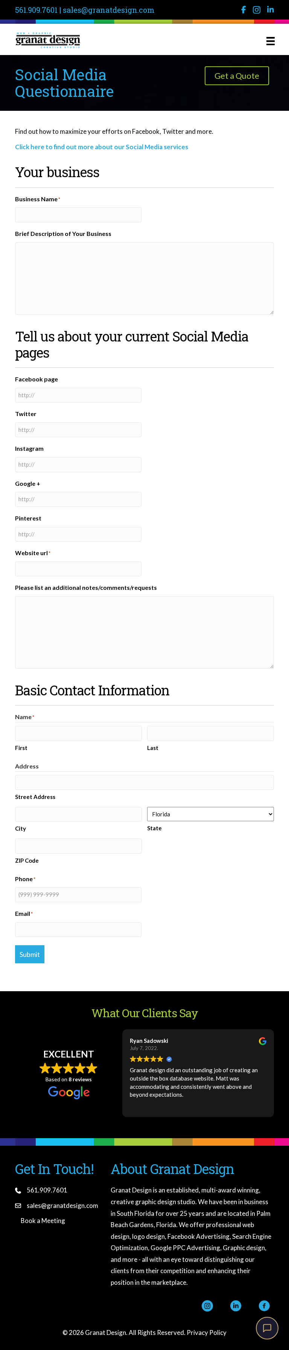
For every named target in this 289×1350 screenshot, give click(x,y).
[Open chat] (267, 1328)
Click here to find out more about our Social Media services (101, 147)
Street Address (35, 796)
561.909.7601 (36, 10)
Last (152, 747)
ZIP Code (27, 860)
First (21, 747)
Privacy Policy (207, 1332)
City (20, 828)
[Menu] (270, 40)
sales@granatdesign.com (109, 10)
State (154, 828)
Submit (30, 954)
